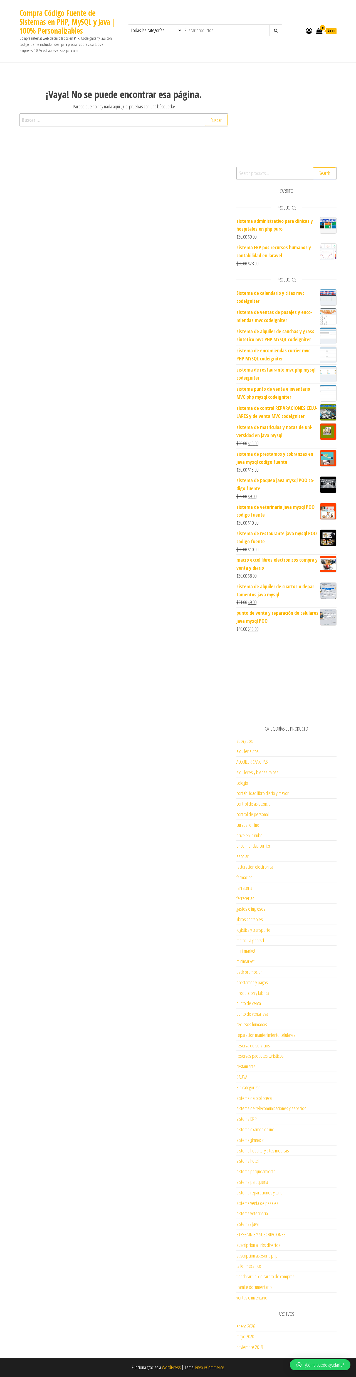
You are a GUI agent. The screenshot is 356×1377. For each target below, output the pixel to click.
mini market (245, 950)
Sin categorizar (248, 1087)
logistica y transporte (253, 930)
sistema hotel (247, 1160)
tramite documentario (254, 1287)
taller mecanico (248, 1266)
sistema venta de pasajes (257, 1203)
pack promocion (249, 971)
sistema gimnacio (250, 1140)
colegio (242, 783)
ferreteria (244, 888)
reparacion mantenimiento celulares (265, 1035)
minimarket (245, 961)
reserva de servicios (253, 1045)
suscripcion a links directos (258, 1245)
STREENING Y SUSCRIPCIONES (261, 1234)
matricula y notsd (250, 940)
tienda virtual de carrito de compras (265, 1276)
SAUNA (241, 1077)
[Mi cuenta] (309, 30)
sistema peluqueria (252, 1182)
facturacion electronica (254, 866)
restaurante (246, 1066)
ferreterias (245, 898)
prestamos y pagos (252, 982)
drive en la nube (249, 835)
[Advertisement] (286, 122)
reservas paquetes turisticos (260, 1055)
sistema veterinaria (252, 1213)
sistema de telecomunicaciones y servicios (271, 1108)
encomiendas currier (253, 845)
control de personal (252, 814)
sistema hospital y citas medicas (262, 1150)
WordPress (171, 1367)
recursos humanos (251, 1024)
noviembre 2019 (249, 1347)
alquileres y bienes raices (257, 772)
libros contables (249, 919)
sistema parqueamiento (256, 1171)
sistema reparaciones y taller (260, 1192)
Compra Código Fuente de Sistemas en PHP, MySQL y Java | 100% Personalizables (67, 22)
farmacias (244, 877)
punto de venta (248, 1003)
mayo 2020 (245, 1336)
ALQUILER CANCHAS (252, 761)
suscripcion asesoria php (257, 1255)
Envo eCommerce (209, 1367)
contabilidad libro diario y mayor (262, 793)
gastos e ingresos (250, 908)
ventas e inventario (251, 1297)
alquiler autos (247, 751)
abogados (244, 741)
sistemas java (247, 1224)
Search (324, 173)
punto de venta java (252, 1013)
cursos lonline (247, 824)
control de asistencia (253, 803)
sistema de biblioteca (254, 1098)
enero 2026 (245, 1326)
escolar (242, 856)
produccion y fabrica (252, 993)
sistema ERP (246, 1118)
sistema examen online (255, 1129)
